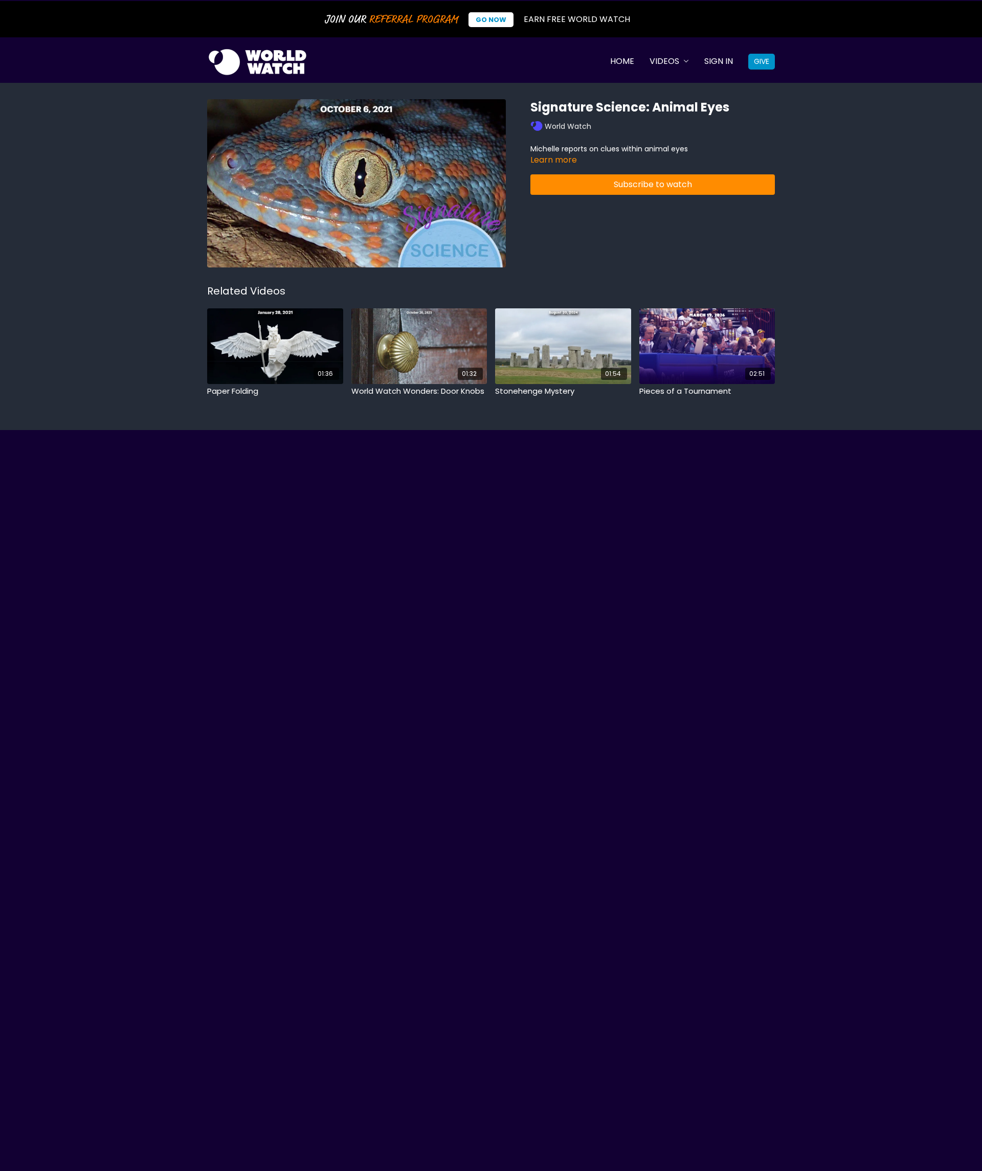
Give (761, 61)
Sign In (718, 61)
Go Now (491, 20)
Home (622, 61)
